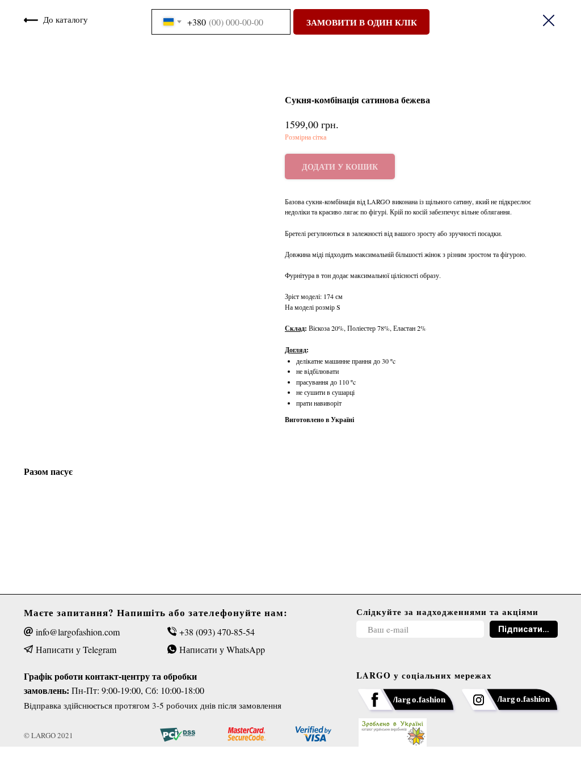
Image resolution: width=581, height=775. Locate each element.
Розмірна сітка (305, 136)
